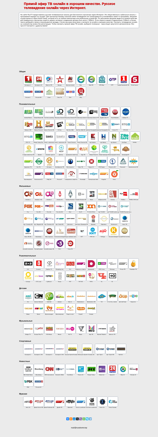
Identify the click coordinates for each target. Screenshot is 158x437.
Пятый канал (134, 85)
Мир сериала (49, 236)
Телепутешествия (93, 179)
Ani (28, 301)
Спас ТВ (59, 97)
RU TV (70, 334)
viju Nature (113, 142)
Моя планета (70, 167)
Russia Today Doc (38, 142)
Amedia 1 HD (38, 199)
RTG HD (125, 130)
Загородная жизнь (115, 154)
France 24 (80, 374)
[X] (77, 418)
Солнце (28, 281)
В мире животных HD (28, 154)
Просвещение (28, 179)
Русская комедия (113, 236)
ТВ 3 (59, 249)
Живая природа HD (104, 154)
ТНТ (70, 281)
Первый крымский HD (123, 85)
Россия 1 (27, 97)
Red (70, 212)
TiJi (101, 301)
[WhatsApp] (83, 418)
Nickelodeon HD (91, 301)
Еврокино (103, 224)
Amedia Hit (59, 199)
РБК (28, 387)
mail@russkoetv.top (79, 428)
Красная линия (70, 85)
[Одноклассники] (71, 418)
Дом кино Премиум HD (81, 224)
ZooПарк (124, 142)
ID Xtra (59, 130)
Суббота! (49, 281)
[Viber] (80, 418)
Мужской (70, 407)
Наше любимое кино (70, 236)
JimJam (60, 301)
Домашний (91, 269)
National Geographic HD (103, 130)
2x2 (28, 269)
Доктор (61, 154)
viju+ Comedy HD (28, 224)
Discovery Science (82, 117)
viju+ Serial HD (59, 224)
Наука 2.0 (91, 167)
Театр (59, 281)
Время (40, 154)
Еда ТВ (83, 154)
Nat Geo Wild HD (80, 130)
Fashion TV (49, 269)
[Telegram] (90, 418)
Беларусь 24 (38, 85)
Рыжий (80, 314)
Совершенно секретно (71, 179)
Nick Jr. (70, 301)
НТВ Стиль (102, 269)
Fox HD (38, 212)
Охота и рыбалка (80, 407)
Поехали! (122, 167)
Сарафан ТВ (133, 269)
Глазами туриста (50, 154)
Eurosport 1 (28, 354)
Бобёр (134, 142)
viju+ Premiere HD (49, 224)
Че (101, 281)
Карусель (133, 301)
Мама (27, 314)
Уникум (91, 314)
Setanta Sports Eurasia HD (72, 354)
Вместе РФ (49, 85)
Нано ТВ (80, 167)
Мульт (38, 314)
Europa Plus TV (38, 334)
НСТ (82, 236)
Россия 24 (38, 387)
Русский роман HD (49, 249)
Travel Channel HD (82, 142)
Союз (49, 97)
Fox (28, 212)
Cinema (113, 199)
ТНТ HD (81, 281)
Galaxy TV (125, 117)
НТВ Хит (92, 236)
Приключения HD (133, 167)
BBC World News (28, 374)
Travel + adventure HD (60, 142)
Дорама (93, 224)
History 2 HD (28, 130)
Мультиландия (49, 314)
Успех (114, 179)
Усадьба (103, 179)
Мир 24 (123, 374)
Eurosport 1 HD (38, 354)
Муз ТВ (91, 334)
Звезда (60, 85)
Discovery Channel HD (71, 117)
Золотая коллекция (59, 236)
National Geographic (91, 130)
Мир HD (91, 85)
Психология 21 (38, 179)
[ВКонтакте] (67, 418)
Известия (101, 374)
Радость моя (70, 314)
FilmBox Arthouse (133, 199)
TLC (70, 269)
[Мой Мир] (74, 418)
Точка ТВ (70, 249)
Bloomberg (38, 374)
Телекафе (82, 179)
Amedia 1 (28, 199)
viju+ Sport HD (110, 354)
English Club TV (104, 117)
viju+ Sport (99, 354)
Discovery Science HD (93, 117)
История (49, 167)
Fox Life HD (59, 212)
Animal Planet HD (38, 117)
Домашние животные (72, 154)
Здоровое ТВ (28, 167)
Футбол (121, 354)
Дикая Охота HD (38, 407)
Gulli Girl (49, 301)
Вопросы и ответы (81, 269)
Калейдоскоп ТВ (59, 167)
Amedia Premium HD (80, 199)
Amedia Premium (70, 199)
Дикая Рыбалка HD (49, 407)
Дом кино (70, 224)
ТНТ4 (91, 281)
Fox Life (49, 212)
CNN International (49, 374)
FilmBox (123, 199)
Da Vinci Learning (49, 117)
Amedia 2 (49, 199)
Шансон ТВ (112, 334)
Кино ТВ (124, 224)
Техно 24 (101, 407)
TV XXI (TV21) (91, 212)
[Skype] (87, 418)
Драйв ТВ (59, 407)
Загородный (125, 154)
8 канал (38, 269)
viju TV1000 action (112, 212)
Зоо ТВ (38, 167)
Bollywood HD (102, 199)
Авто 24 (28, 407)
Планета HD (112, 167)
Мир (80, 85)
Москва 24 (133, 374)
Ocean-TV (115, 130)
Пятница (112, 269)
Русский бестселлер (124, 236)
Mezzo (59, 334)
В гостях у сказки (112, 301)
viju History (103, 142)
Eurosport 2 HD (59, 354)
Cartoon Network (38, 301)
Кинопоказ (38, 236)
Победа (103, 236)
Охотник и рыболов (91, 407)
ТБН (70, 97)
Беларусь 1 (28, 85)
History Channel (38, 130)
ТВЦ (80, 97)
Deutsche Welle (59, 374)
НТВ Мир (101, 85)
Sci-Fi (80, 212)
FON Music (49, 334)
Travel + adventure (49, 142)
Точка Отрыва (112, 407)
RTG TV (28, 142)
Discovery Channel (60, 117)
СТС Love (38, 281)
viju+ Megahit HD (38, 224)
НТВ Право (102, 167)
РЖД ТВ (49, 179)
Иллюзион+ (114, 224)
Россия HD (38, 97)
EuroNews (70, 374)
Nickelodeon (80, 301)
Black (91, 199)
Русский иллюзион (28, 249)
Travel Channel (72, 142)
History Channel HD (49, 130)
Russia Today (91, 374)
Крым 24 (112, 374)
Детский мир (122, 301)
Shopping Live (59, 269)
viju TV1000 (101, 212)
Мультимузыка (60, 314)
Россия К (59, 179)
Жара (80, 334)
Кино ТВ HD (28, 236)
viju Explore (93, 142)
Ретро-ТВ (122, 269)
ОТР (112, 85)
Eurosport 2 (49, 354)
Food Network (114, 117)
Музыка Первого (101, 334)
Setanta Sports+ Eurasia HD (86, 354)
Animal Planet (28, 117)
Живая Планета (93, 154)
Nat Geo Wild (70, 130)
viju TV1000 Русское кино (124, 212)
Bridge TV (28, 334)
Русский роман (38, 249)
